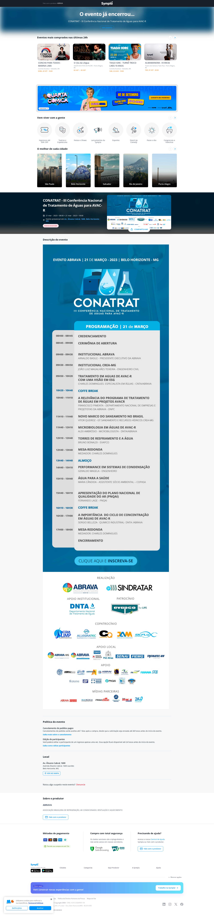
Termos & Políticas (35, 903)
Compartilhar (141, 229)
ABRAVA (60, 3)
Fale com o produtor (57, 817)
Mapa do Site (91, 898)
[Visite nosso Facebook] (181, 904)
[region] (29, 905)
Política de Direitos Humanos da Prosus (71, 898)
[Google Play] (47, 870)
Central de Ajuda (158, 839)
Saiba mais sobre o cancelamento (57, 734)
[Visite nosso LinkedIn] (163, 904)
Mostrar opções (176, 877)
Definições (17, 908)
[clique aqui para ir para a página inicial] (107, 3)
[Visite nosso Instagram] (169, 904)
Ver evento (107, 28)
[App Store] (36, 870)
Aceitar (40, 908)
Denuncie (80, 784)
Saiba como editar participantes (56, 745)
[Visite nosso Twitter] (175, 904)
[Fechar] (51, 899)
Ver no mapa (53, 773)
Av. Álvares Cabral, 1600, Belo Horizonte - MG (73, 220)
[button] (10, 902)
